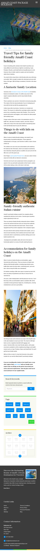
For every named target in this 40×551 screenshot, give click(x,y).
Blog (10, 48)
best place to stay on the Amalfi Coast (20, 91)
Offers (5, 509)
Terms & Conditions (25, 505)
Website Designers (15, 545)
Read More (7, 488)
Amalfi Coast (10, 410)
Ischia (22, 416)
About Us (6, 507)
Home (5, 48)
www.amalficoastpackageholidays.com (17, 543)
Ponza (29, 416)
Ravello (28, 410)
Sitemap (6, 511)
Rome (17, 404)
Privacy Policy (23, 507)
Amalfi (8, 416)
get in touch (18, 364)
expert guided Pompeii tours (17, 156)
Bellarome (26, 404)
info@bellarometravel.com (11, 540)
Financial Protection (25, 509)
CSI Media (6, 545)
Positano (19, 410)
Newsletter (9, 404)
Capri (15, 416)
